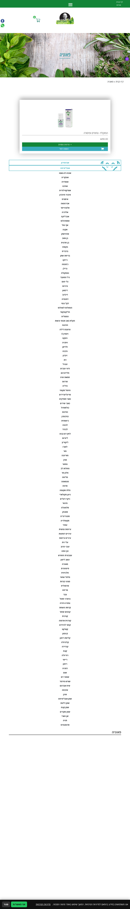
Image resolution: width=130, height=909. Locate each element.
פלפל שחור (65, 577)
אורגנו (65, 186)
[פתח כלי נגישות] (127, 59)
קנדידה (65, 646)
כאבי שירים (65, 403)
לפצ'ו (65, 446)
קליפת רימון (65, 638)
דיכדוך (65, 294)
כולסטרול (65, 407)
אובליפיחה (65, 168)
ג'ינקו (65, 260)
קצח (65, 651)
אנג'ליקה (65, 216)
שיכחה (65, 690)
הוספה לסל (64, 148)
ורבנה (65, 351)
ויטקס (65, 338)
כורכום (65, 412)
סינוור (65, 503)
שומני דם (65, 677)
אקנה (65, 229)
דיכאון (65, 290)
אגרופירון (65, 162)
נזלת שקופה (65, 490)
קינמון (65, 633)
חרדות (65, 381)
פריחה (65, 590)
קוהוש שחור (65, 611)
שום (65, 672)
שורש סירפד (65, 681)
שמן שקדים (65, 711)
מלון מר (65, 472)
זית (65, 359)
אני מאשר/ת (19, 904)
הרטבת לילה (65, 329)
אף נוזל (65, 225)
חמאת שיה (65, 377)
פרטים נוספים (65, 144)
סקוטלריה (65, 520)
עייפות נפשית (65, 529)
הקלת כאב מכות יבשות (65, 320)
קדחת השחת (65, 607)
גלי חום (65, 281)
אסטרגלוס (65, 220)
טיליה (65, 385)
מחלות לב (65, 468)
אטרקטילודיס (65, 190)
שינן (65, 694)
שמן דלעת (65, 703)
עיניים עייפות (65, 538)
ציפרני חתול (65, 598)
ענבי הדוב (65, 546)
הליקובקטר (65, 312)
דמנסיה (65, 299)
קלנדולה (65, 642)
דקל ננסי (65, 303)
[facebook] (2, 21)
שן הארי (65, 716)
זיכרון (65, 355)
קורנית (65, 616)
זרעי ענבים (65, 368)
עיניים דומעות (65, 533)
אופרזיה (65, 181)
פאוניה (65, 564)
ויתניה (65, 342)
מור (65, 451)
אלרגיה (65, 212)
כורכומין (65, 416)
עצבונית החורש (65, 555)
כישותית (65, 420)
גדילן (65, 268)
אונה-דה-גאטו (65, 173)
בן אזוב (65, 238)
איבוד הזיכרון (65, 194)
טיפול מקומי (65, 390)
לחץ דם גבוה (65, 433)
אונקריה (65, 177)
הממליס (65, 316)
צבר (65, 594)
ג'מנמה (65, 264)
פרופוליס (65, 585)
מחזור (65, 464)
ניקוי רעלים (65, 498)
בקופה (65, 246)
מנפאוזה (65, 481)
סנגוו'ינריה (65, 516)
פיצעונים (65, 568)
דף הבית (120, 81)
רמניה (65, 668)
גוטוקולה (65, 273)
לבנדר (65, 429)
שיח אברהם (65, 685)
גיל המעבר (65, 277)
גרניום (65, 286)
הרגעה (65, 325)
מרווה (65, 485)
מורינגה (65, 455)
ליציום (65, 438)
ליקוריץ (65, 442)
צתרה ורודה (65, 603)
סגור (6, 904)
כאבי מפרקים (65, 398)
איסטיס (65, 199)
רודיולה (65, 655)
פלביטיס (65, 572)
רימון (65, 663)
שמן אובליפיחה (65, 698)
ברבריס (65, 251)
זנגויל (65, 364)
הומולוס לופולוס (65, 307)
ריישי (65, 659)
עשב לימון (65, 559)
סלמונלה (65, 507)
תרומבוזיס (65, 724)
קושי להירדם (65, 624)
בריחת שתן (65, 255)
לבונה (65, 425)
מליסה (65, 477)
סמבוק (65, 511)
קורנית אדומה (65, 620)
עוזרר (65, 525)
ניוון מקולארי (65, 494)
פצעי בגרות (65, 581)
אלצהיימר (65, 207)
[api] (2, 25)
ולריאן (65, 346)
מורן (65, 459)
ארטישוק (65, 233)
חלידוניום (65, 373)
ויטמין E (65, 333)
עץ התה (65, 551)
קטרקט (65, 629)
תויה (65, 720)
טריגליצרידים (65, 394)
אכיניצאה (65, 203)
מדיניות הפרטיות (43, 904)
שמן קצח (65, 707)
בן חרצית (65, 242)
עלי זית (65, 542)
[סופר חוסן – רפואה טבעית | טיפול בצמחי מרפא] (65, 18)
